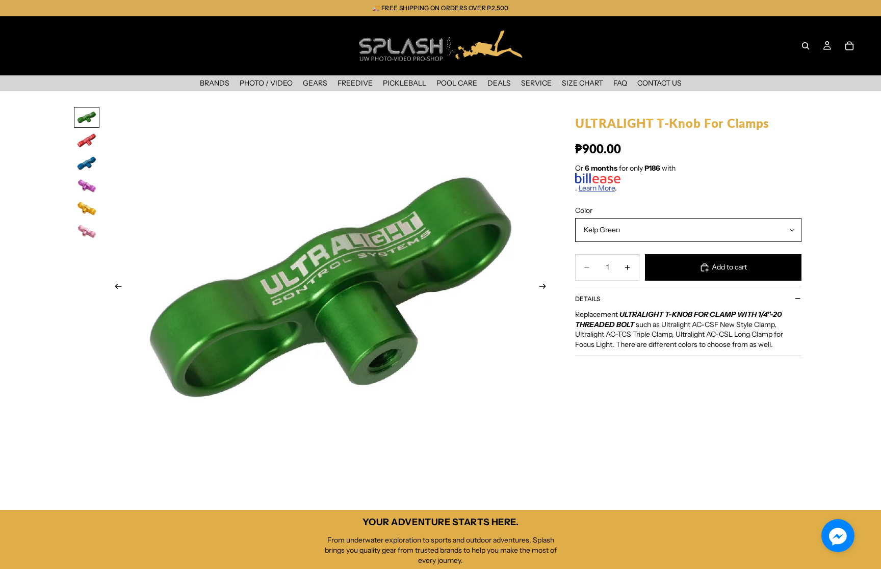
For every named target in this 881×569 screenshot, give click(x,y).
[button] (837, 535)
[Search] (805, 46)
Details (587, 299)
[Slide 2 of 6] (86, 140)
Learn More (597, 188)
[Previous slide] (115, 288)
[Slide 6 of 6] (86, 231)
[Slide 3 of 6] (86, 163)
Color (583, 210)
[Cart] (849, 46)
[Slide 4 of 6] (86, 186)
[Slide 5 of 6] (86, 208)
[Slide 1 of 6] (86, 117)
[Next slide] (545, 288)
